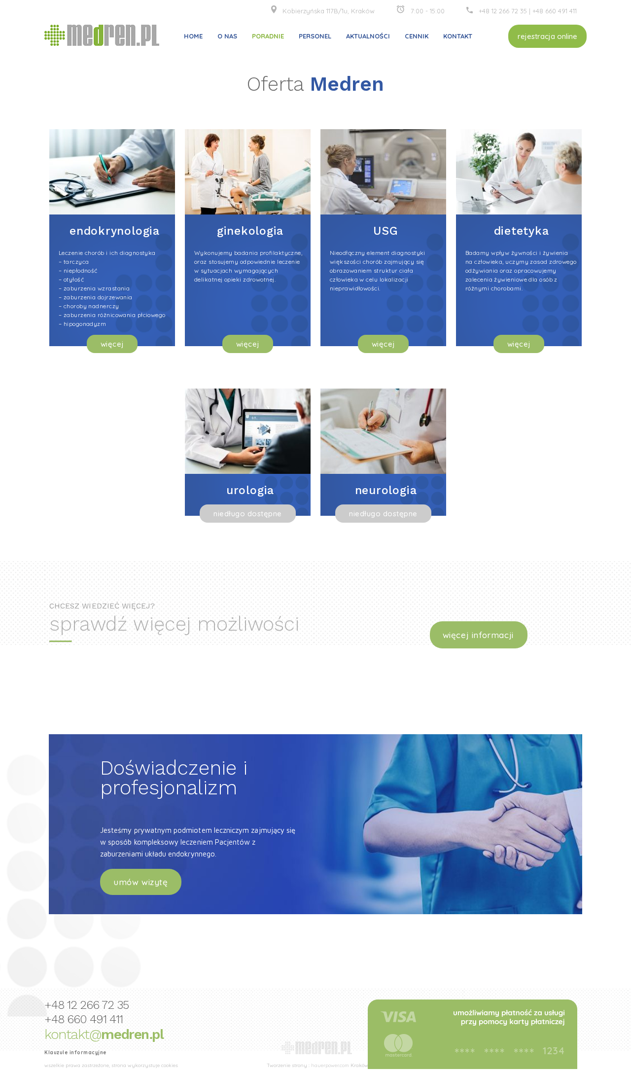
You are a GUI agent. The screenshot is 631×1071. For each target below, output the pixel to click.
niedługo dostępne (247, 513)
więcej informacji (478, 635)
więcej (112, 344)
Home (193, 36)
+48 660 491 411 (554, 11)
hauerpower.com (330, 1065)
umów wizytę (140, 882)
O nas (227, 36)
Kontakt (457, 36)
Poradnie (268, 36)
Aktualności (368, 36)
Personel (315, 36)
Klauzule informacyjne (75, 1052)
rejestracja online (547, 36)
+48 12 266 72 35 (504, 11)
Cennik (416, 36)
